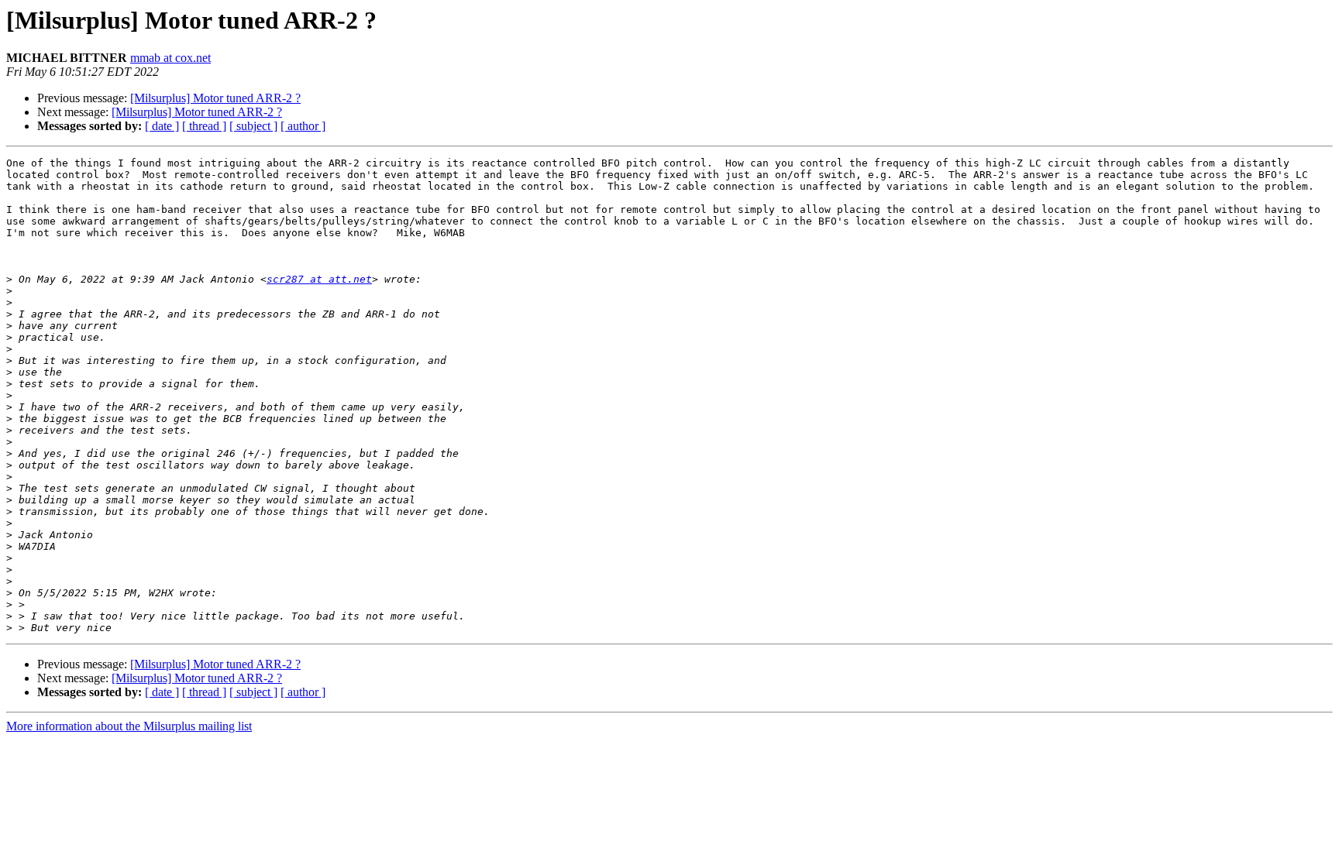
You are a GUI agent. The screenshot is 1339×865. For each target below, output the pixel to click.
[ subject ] (253, 125)
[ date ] (162, 125)
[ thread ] (204, 125)
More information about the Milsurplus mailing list (129, 726)
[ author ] (303, 125)
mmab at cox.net (170, 57)
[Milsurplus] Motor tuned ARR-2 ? (215, 98)
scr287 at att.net (319, 279)
